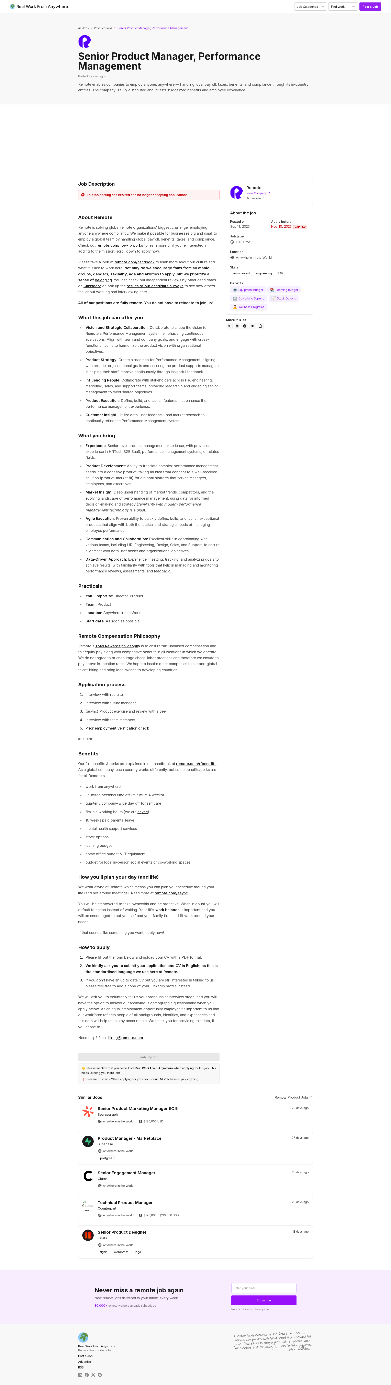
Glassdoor (92, 286)
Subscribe (264, 1300)
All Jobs (83, 28)
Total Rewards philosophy (117, 646)
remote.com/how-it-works (120, 245)
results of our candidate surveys (155, 286)
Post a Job (370, 6)
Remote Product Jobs (292, 1097)
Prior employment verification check (117, 728)
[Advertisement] (195, 141)
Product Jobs (103, 28)
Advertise (84, 1361)
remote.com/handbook (134, 262)
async (142, 812)
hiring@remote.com (125, 1038)
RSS (81, 1367)
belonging (103, 280)
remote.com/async (171, 893)
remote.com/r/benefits (196, 764)
